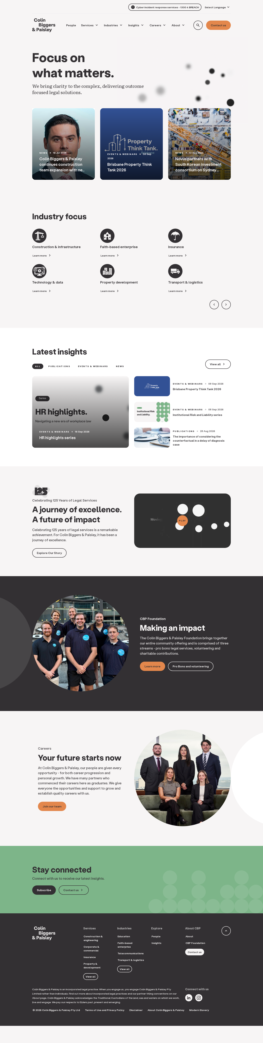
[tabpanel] (131, 412)
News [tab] (120, 366)
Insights (133, 25)
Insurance (90, 957)
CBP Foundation (195, 943)
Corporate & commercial (91, 948)
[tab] (37, 366)
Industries (111, 25)
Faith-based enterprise (125, 944)
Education (124, 936)
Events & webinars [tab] (93, 366)
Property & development (92, 965)
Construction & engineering (93, 938)
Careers (155, 25)
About (176, 25)
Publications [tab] (59, 366)
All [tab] (37, 366)
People (156, 936)
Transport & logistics (131, 960)
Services (87, 25)
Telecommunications (131, 953)
